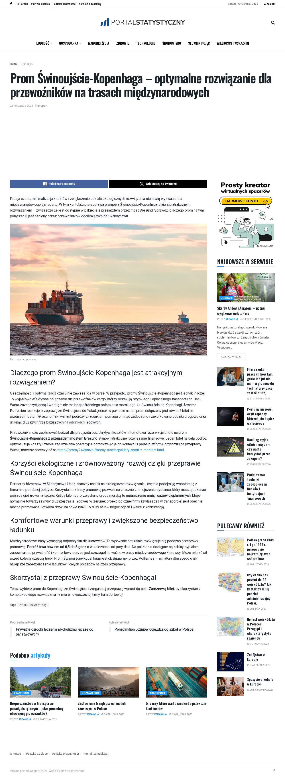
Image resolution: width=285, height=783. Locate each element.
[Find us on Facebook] (11, 4)
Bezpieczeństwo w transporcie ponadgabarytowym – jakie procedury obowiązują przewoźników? (36, 708)
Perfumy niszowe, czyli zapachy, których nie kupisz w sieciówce (260, 416)
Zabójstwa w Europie (256, 657)
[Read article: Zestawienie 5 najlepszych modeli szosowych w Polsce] (108, 682)
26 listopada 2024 (21, 105)
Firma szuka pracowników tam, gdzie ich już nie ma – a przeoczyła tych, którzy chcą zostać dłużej (260, 381)
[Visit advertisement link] (246, 214)
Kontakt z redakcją (90, 4)
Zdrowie (122, 43)
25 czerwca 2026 (260, 429)
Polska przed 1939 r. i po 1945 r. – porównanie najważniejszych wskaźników (260, 549)
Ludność (42, 43)
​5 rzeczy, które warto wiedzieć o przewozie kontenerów (176, 706)
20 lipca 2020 (257, 608)
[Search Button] (273, 22)
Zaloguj (270, 4)
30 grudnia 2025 (113, 714)
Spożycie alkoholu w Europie (260, 681)
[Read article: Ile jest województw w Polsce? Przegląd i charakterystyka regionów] (230, 626)
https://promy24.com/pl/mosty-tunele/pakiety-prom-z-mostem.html (110, 450)
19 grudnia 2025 (181, 714)
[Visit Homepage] (142, 22)
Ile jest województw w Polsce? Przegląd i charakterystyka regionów (261, 628)
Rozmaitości (91, 693)
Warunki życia (98, 43)
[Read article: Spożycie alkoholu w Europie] (230, 686)
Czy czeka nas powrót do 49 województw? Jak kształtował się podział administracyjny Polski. (259, 588)
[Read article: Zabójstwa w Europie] (230, 661)
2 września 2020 (259, 665)
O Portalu (22, 4)
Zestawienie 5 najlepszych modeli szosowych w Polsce (102, 706)
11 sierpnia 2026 (259, 398)
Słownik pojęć (199, 43)
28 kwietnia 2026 (46, 719)
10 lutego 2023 (259, 564)
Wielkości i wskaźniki (233, 43)
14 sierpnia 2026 (252, 319)
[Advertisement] (142, 141)
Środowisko (171, 43)
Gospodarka (68, 43)
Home (13, 63)
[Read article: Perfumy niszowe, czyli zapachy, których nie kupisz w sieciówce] (230, 416)
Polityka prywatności (64, 4)
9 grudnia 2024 (259, 643)
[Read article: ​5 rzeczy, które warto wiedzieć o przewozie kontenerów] (176, 682)
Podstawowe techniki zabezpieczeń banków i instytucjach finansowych (257, 486)
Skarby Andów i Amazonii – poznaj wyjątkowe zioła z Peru (241, 310)
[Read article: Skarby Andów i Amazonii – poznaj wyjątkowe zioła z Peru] (246, 287)
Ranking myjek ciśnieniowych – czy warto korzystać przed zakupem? (259, 449)
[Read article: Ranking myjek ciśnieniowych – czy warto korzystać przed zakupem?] (230, 447)
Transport (27, 63)
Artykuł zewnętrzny (33, 604)
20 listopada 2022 (261, 689)
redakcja (24, 719)
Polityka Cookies (40, 4)
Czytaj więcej (233, 355)
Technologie (145, 43)
